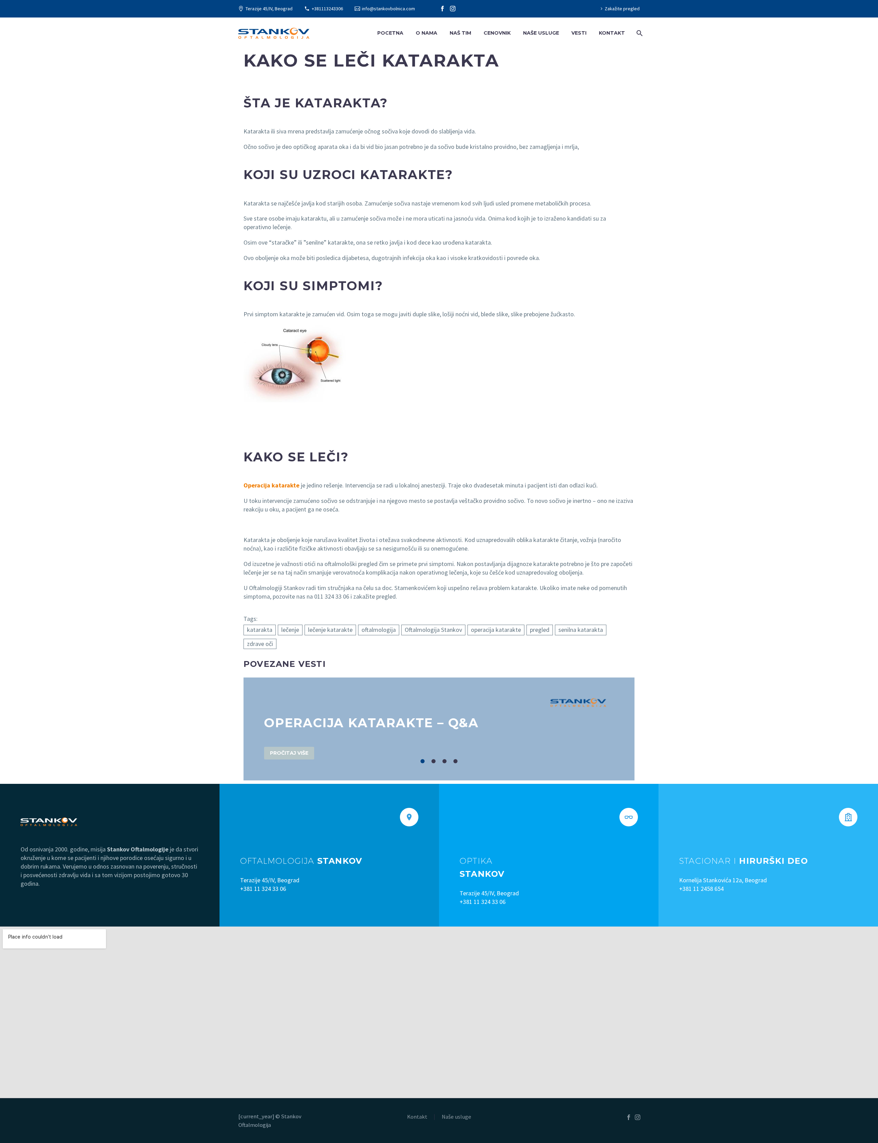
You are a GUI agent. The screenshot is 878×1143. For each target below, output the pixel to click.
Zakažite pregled (622, 8)
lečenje (290, 630)
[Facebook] (442, 8)
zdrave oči (260, 644)
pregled (539, 630)
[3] (444, 761)
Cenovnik (497, 33)
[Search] (638, 33)
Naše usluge (541, 33)
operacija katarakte (496, 630)
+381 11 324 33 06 (263, 889)
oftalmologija (378, 630)
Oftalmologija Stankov (433, 630)
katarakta (259, 630)
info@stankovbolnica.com (388, 8)
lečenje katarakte (330, 630)
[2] (433, 761)
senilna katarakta (580, 630)
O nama (426, 33)
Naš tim (460, 33)
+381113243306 (327, 8)
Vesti (578, 33)
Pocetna (390, 33)
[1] (422, 761)
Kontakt (612, 33)
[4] (455, 761)
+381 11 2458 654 (701, 889)
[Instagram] (453, 8)
